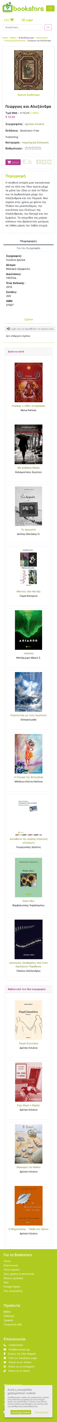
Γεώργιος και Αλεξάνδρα (39, 40)
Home (5, 38)
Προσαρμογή (41, 1412)
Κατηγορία (12, 142)
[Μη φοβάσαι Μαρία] (28, 444)
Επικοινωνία (11, 1265)
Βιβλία (13, 38)
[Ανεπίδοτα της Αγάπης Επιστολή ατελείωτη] (28, 815)
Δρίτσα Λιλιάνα (34, 124)
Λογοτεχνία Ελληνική (15, 40)
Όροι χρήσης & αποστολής (19, 1273)
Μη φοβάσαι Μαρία (28, 467)
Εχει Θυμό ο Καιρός (28, 1105)
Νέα (6, 1282)
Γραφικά (8, 1320)
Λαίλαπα (28, 653)
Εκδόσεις (11, 130)
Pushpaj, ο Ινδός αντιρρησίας (28, 405)
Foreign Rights (12, 1286)
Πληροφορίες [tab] (28, 241)
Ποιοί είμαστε (12, 1269)
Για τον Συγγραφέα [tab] (28, 248)
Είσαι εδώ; (29, 900)
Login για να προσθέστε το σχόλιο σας (32, 328)
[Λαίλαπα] (28, 629)
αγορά (15, 162)
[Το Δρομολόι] (28, 506)
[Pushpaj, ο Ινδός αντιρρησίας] (28, 382)
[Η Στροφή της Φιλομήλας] (28, 753)
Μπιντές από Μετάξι (28, 591)
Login (28, 20)
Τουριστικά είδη (13, 1324)
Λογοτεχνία (41, 38)
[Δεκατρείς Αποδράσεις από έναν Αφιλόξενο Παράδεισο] (28, 939)
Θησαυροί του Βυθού (28, 1167)
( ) (7, 20)
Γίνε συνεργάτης (13, 1290)
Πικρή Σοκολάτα (28, 1043)
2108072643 (16, 1345)
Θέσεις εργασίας (13, 1278)
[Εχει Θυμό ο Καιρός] (28, 1081)
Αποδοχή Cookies (21, 1412)
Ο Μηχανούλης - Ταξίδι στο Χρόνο (28, 1229)
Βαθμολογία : (14, 148)
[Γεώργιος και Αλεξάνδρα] (28, 69)
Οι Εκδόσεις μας (26, 38)
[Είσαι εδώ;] (28, 877)
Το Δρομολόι (28, 529)
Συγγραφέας (14, 124)
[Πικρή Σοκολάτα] (28, 1020)
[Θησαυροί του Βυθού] (28, 1143)
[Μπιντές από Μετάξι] (28, 568)
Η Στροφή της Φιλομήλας (28, 777)
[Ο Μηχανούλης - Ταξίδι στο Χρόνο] (28, 1205)
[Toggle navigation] (50, 8)
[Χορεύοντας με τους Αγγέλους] (28, 691)
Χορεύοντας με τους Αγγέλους (28, 715)
